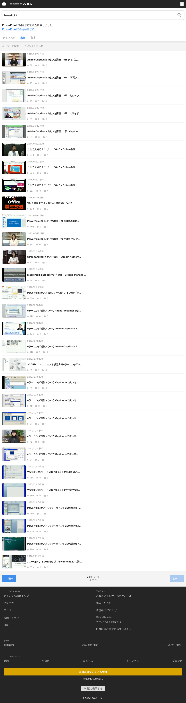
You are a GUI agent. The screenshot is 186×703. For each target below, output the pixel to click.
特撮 (6, 625)
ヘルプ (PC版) (174, 644)
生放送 (46, 660)
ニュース (88, 660)
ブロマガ (9, 602)
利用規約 (9, 644)
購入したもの (103, 602)
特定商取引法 (90, 644)
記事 (33, 37)
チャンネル (9, 37)
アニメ (7, 610)
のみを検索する (18, 29)
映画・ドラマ (11, 617)
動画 (23, 37)
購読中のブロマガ (106, 610)
